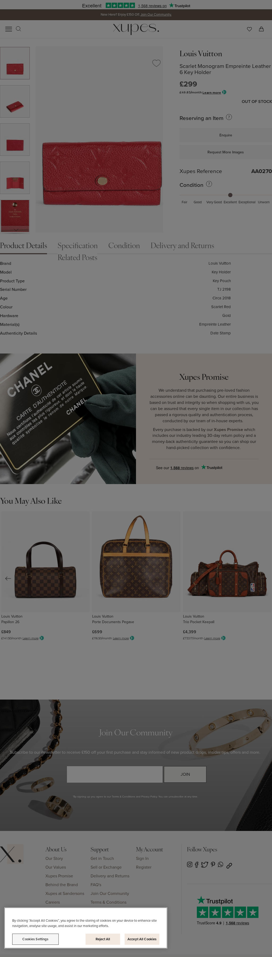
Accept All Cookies (142, 939)
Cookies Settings (35, 939)
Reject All (103, 939)
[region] (85, 928)
